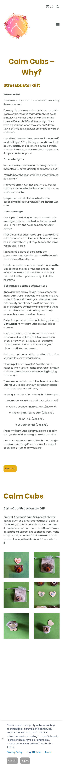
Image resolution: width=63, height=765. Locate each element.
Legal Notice (34, 752)
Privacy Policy (14, 752)
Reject (25, 760)
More (48, 752)
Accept (12, 760)
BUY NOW (10, 468)
